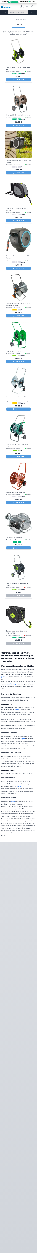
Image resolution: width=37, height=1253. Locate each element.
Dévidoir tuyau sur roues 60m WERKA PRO (18, 68)
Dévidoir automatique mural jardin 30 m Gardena (18, 161)
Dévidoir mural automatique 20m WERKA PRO (16, 632)
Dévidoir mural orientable (14, 538)
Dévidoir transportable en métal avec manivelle (17, 398)
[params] (31, 12)
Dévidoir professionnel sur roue (15, 492)
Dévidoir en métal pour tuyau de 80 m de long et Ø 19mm (18, 304)
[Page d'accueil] (12, 19)
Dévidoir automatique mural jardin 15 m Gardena (18, 257)
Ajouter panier (20, 79)
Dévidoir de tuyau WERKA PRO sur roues (17, 584)
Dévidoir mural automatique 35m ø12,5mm (16, 209)
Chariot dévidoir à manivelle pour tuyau (18, 115)
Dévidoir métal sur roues (13, 351)
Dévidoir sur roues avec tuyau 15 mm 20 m (17, 445)
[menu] (5, 12)
